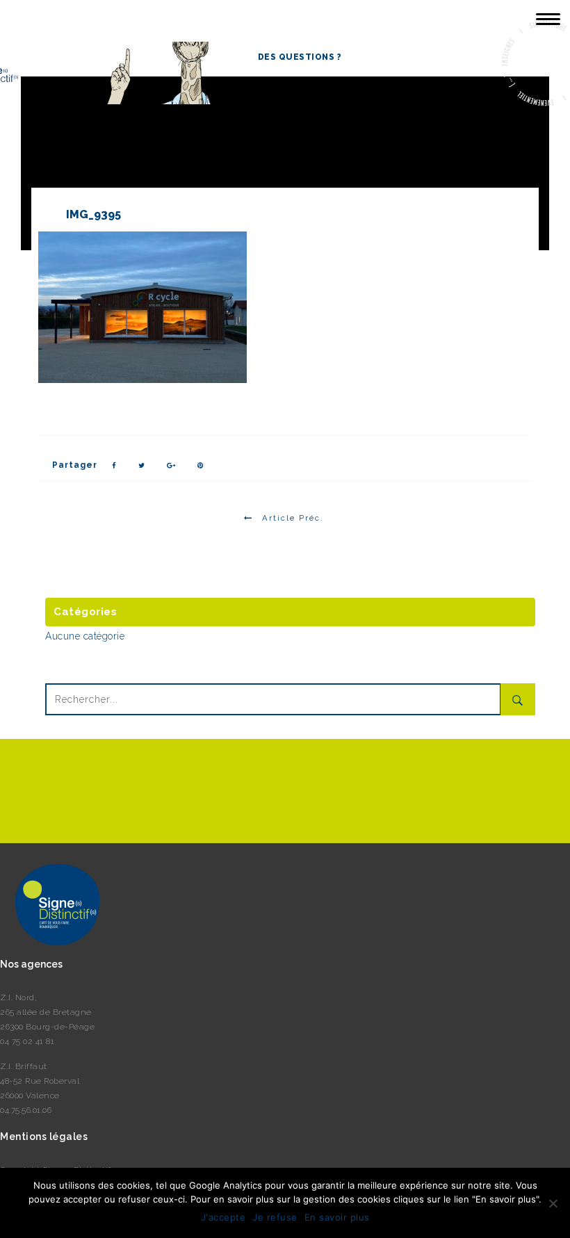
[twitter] (142, 466)
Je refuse (275, 1217)
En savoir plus (337, 1217)
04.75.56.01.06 (25, 1110)
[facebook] (114, 466)
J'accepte (223, 1217)
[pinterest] (201, 466)
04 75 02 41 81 (27, 1041)
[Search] (517, 699)
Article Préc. (293, 518)
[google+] (171, 466)
